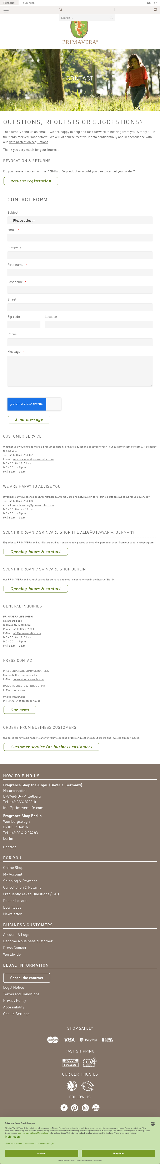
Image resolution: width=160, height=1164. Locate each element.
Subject (13, 212)
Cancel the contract (26, 977)
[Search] (83, 13)
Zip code (14, 316)
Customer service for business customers (51, 747)
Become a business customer (28, 941)
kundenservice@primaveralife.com (33, 459)
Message (14, 351)
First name (16, 264)
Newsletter (12, 914)
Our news (19, 710)
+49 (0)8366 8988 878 (21, 500)
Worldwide (12, 954)
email (12, 230)
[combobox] (87, 17)
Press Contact (14, 947)
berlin (8, 838)
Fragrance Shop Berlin (22, 815)
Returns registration (30, 181)
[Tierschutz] (87, 1085)
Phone (12, 334)
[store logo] (80, 29)
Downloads (12, 907)
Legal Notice (13, 987)
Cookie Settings (16, 1013)
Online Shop (13, 867)
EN (156, 2)
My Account (12, 874)
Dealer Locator (15, 900)
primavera (19, 689)
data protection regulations (28, 142)
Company (14, 247)
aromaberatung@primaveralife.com (33, 505)
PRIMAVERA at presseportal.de (21, 700)
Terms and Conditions (21, 994)
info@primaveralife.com (27, 633)
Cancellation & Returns (22, 887)
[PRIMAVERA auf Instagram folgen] (85, 1111)
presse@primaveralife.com (28, 679)
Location (51, 316)
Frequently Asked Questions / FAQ (31, 894)
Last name (16, 282)
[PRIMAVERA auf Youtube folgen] (95, 1111)
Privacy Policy (14, 1000)
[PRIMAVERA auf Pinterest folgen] (74, 1111)
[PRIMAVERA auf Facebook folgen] (64, 1111)
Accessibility (13, 1007)
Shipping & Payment (20, 880)
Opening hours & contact (35, 551)
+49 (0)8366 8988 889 (21, 454)
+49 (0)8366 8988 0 (23, 629)
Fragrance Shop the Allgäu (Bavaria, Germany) (42, 785)
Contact (9, 847)
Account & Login (16, 934)
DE (149, 2)
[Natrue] (73, 1085)
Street (12, 299)
